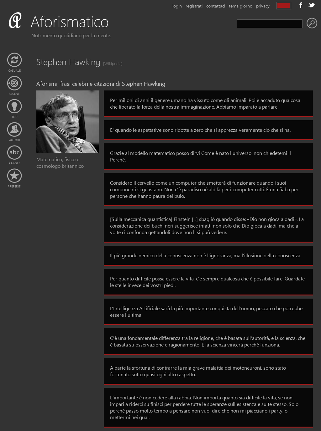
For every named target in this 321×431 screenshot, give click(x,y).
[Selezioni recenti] (14, 83)
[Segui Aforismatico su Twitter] (311, 5)
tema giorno (240, 6)
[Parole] (14, 153)
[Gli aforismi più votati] (14, 106)
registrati (194, 6)
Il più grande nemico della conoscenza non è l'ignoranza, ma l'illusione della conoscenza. (205, 255)
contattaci (215, 6)
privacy (263, 6)
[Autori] (14, 129)
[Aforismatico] (67, 28)
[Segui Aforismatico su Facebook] (301, 5)
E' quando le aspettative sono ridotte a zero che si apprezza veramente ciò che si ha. (200, 129)
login (177, 6)
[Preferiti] (14, 176)
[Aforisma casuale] (14, 60)
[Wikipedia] (111, 63)
